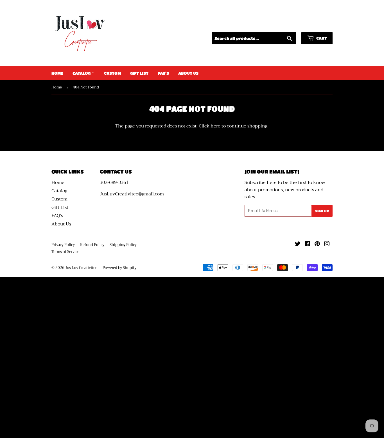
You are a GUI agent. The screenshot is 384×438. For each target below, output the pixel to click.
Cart (321, 38)
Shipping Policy (123, 244)
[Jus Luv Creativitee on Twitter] (298, 244)
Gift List (139, 73)
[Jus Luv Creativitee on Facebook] (307, 244)
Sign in (280, 25)
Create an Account (314, 25)
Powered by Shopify (119, 267)
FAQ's (163, 73)
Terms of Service (65, 251)
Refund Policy (92, 244)
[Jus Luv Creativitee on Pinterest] (317, 244)
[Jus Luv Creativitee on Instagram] (327, 244)
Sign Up (322, 211)
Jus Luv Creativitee (81, 267)
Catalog (82, 73)
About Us (188, 73)
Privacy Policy (63, 244)
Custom (112, 73)
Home (57, 73)
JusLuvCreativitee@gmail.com (132, 194)
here (215, 126)
